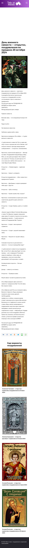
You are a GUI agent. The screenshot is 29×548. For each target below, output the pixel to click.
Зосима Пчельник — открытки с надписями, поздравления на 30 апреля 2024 (14, 530)
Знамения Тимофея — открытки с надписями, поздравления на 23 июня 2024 (13, 390)
